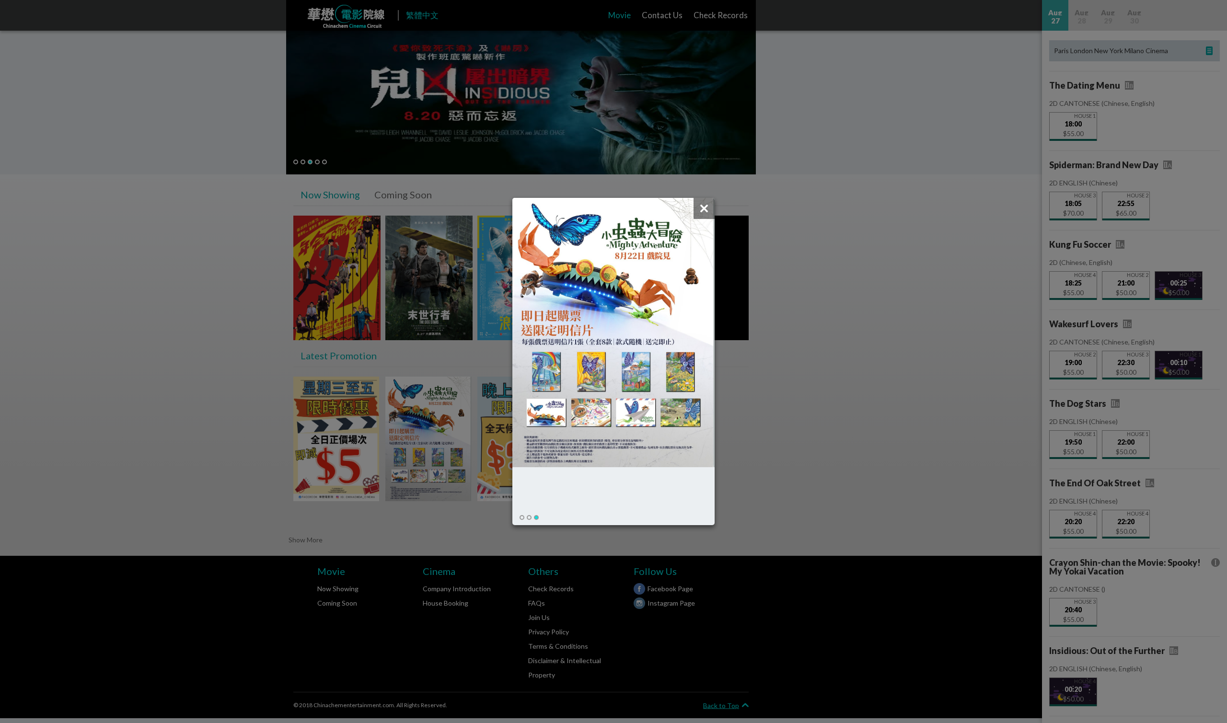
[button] (522, 517)
